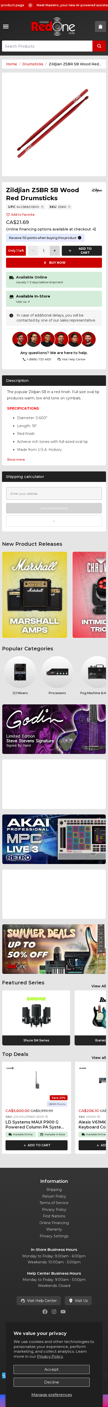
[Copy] (42, 207)
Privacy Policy (54, 1209)
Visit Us (23, 302)
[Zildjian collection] (97, 190)
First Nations (54, 1216)
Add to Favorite (23, 214)
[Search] (99, 46)
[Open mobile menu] (7, 26)
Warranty (54, 1229)
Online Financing (54, 1223)
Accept (51, 1369)
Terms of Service (54, 1203)
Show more (16, 459)
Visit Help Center (42, 1300)
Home (11, 64)
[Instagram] (54, 1311)
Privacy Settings (54, 1236)
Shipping (54, 1189)
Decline (51, 1382)
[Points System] (80, 238)
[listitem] (34, 594)
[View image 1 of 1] (54, 124)
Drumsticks (32, 64)
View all (99, 1057)
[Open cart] (100, 26)
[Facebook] (44, 1311)
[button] (46, 1116)
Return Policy (54, 1196)
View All (98, 986)
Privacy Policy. (50, 1356)
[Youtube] (63, 1311)
